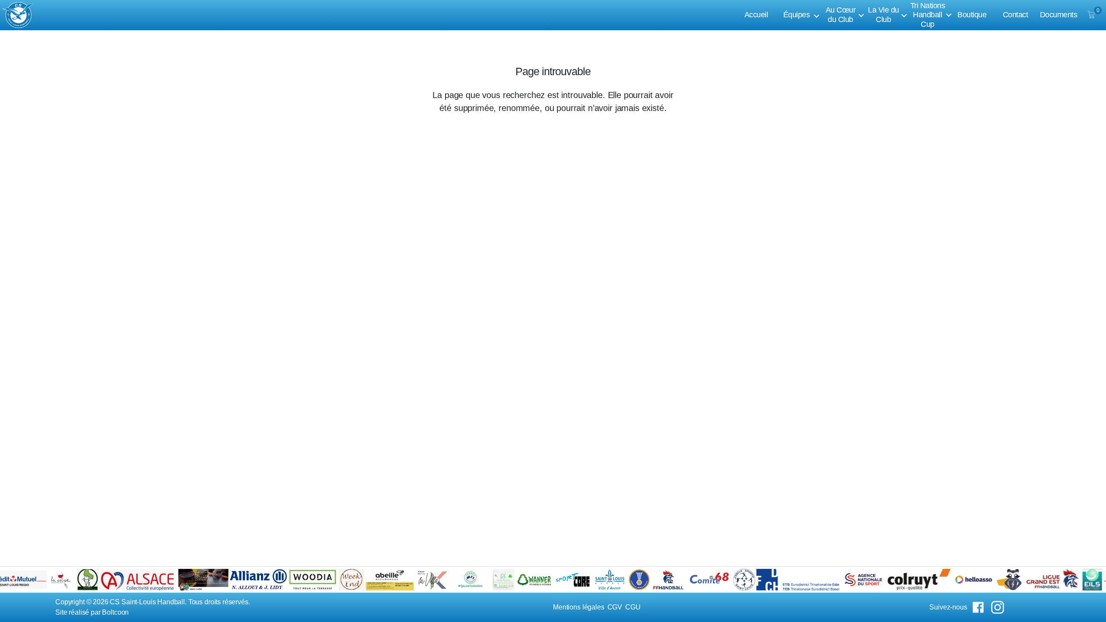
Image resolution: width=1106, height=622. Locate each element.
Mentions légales (578, 607)
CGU (633, 607)
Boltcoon (115, 612)
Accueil (756, 14)
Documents (1058, 14)
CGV (615, 607)
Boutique (971, 14)
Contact (1015, 14)
